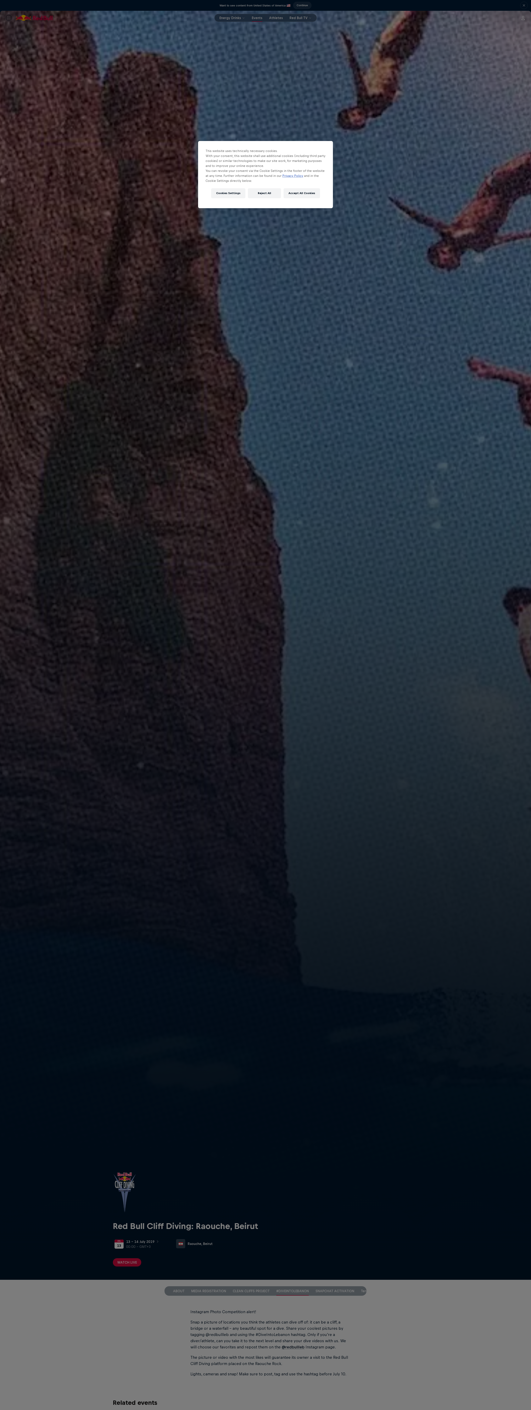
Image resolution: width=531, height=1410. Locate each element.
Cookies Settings (228, 193)
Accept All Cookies (302, 193)
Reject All (264, 193)
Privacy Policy (292, 175)
